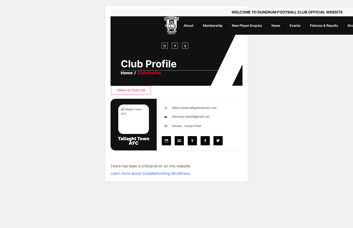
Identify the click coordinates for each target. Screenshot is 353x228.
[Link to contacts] (179, 140)
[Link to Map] (192, 140)
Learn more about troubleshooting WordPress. (151, 173)
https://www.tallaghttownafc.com (194, 107)
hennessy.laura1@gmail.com (191, 116)
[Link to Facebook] (175, 46)
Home (127, 72)
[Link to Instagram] (165, 46)
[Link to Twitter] (218, 140)
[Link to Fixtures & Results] (166, 140)
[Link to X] (185, 46)
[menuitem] (169, 25)
